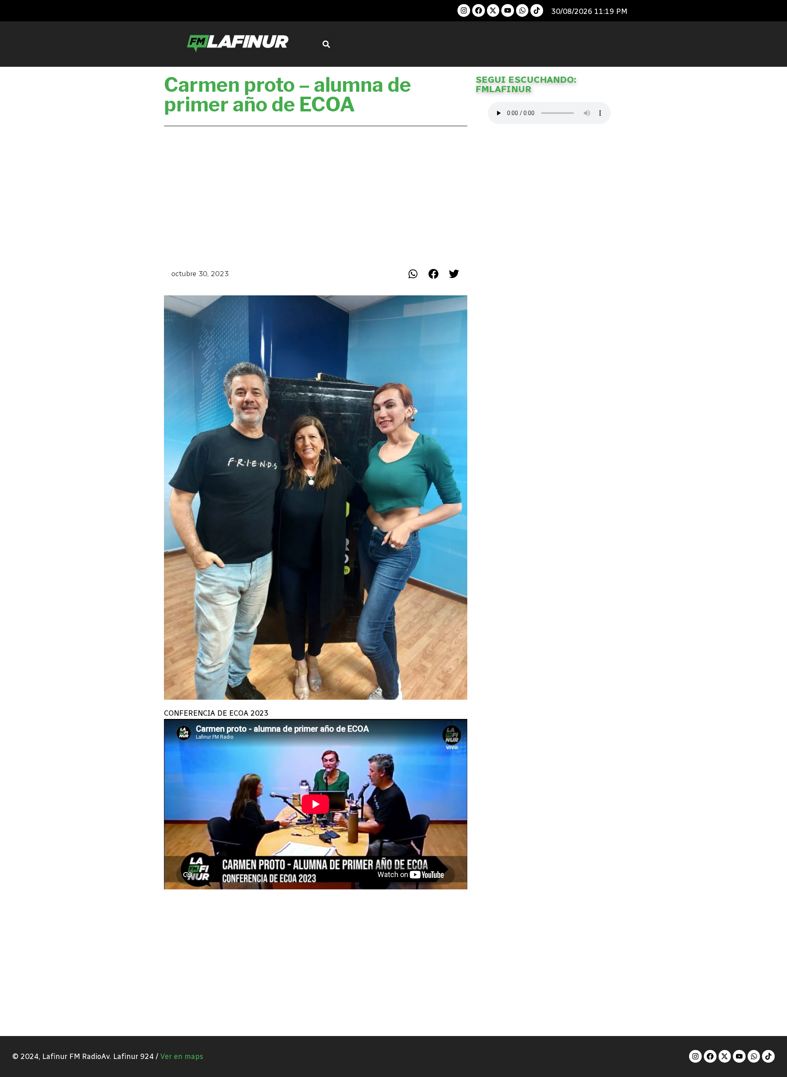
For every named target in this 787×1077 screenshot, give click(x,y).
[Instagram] (463, 10)
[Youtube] (507, 10)
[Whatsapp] (522, 10)
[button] (326, 44)
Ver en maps (181, 1056)
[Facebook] (478, 10)
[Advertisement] (315, 195)
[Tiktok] (536, 10)
